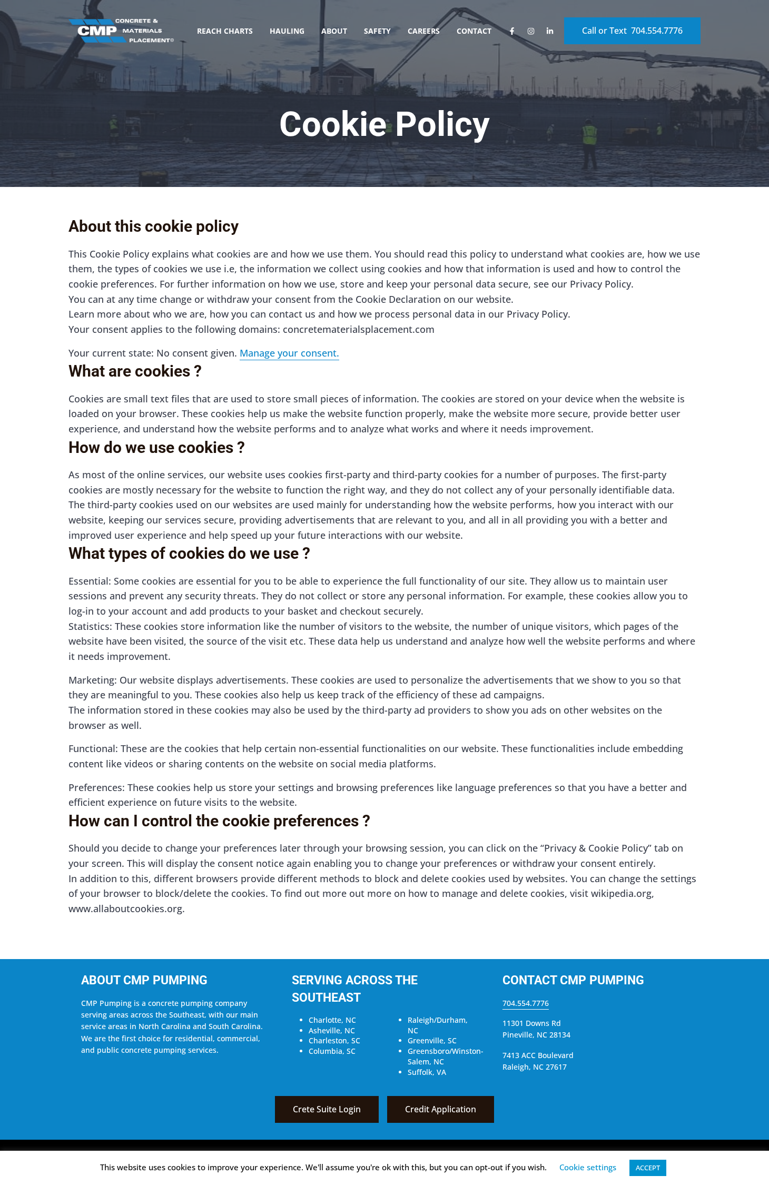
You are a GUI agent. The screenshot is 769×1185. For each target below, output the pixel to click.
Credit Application (440, 1109)
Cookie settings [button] (587, 1167)
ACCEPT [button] (648, 1167)
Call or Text (632, 30)
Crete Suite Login (327, 1109)
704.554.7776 (525, 1003)
